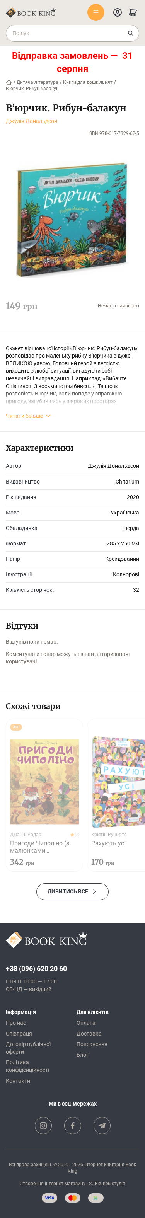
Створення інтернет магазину (52, 1183)
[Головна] (9, 82)
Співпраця (19, 1034)
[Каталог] (95, 12)
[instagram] (43, 1125)
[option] (44, 795)
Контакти (18, 1081)
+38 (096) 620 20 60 (36, 968)
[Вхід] (117, 12)
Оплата (86, 1023)
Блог (83, 1055)
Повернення (92, 1044)
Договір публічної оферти (28, 1048)
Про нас (16, 1023)
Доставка (89, 1034)
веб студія (114, 1183)
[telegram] (102, 1125)
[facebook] (72, 1125)
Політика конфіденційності (27, 1066)
